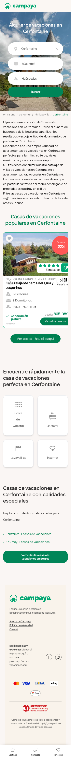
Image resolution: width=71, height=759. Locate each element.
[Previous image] (10, 280)
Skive (41, 278)
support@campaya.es (23, 613)
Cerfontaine (60, 114)
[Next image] (61, 280)
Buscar (35, 92)
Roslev (52, 278)
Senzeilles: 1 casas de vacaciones (28, 534)
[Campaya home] (19, 6)
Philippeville (42, 114)
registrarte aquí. (17, 653)
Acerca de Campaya (20, 621)
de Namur (25, 114)
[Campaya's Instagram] (58, 657)
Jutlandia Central (23, 278)
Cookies (13, 629)
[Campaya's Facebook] (49, 657)
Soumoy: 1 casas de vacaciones (28, 542)
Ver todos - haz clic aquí (35, 339)
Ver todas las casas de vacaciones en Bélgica (35, 557)
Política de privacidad (21, 625)
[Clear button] (57, 49)
